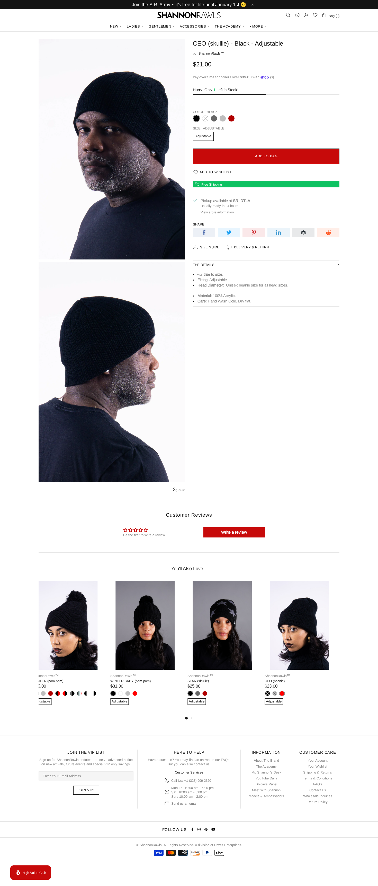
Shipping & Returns (317, 772)
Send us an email (184, 803)
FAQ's (317, 784)
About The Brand (266, 760)
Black (196, 118)
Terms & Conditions (317, 778)
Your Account (318, 760)
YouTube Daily (266, 778)
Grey (223, 118)
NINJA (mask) (280, 681)
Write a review (234, 532)
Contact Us (317, 790)
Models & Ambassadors (266, 796)
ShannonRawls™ (189, 15)
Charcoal (214, 118)
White (205, 118)
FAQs (225, 760)
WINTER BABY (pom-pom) (59, 681)
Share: (199, 224)
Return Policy (318, 802)
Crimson (231, 118)
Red (63, 693)
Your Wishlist (317, 766)
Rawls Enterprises (227, 845)
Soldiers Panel (266, 784)
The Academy (266, 766)
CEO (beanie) (203, 681)
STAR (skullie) (126, 681)
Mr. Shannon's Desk (266, 772)
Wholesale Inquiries (317, 796)
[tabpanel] (73, 648)
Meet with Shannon (266, 790)
